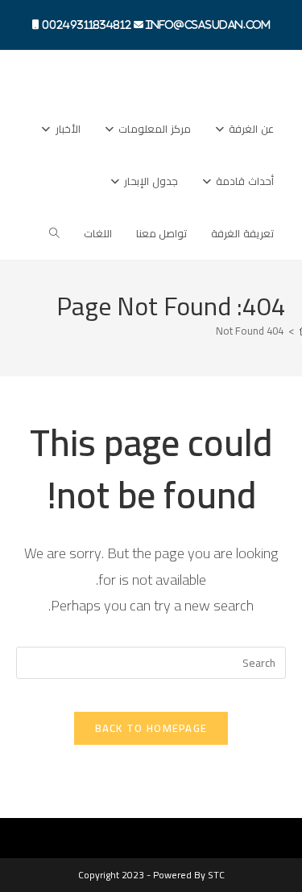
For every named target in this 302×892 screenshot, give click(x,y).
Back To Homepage (151, 728)
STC (216, 874)
